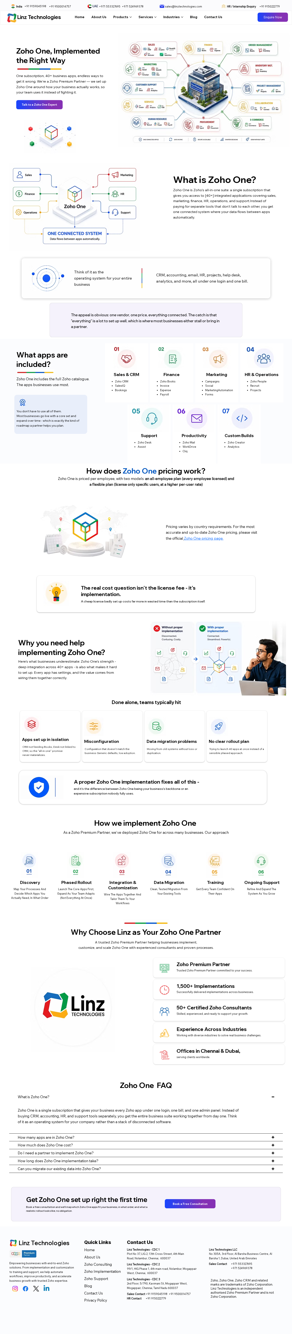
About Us (92, 1257)
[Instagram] (15, 1288)
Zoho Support (96, 1278)
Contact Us (93, 1293)
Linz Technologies (39, 17)
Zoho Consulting (98, 1264)
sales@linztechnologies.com (183, 6)
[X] (36, 1288)
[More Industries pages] (182, 17)
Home (89, 1250)
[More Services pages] (155, 17)
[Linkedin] (46, 1288)
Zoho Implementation (102, 1271)
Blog (88, 1286)
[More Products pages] (131, 17)
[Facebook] (25, 1288)
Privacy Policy (96, 1300)
